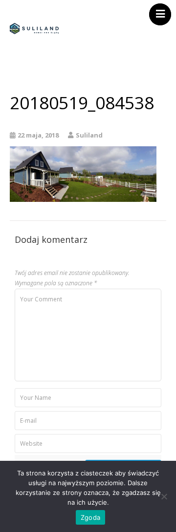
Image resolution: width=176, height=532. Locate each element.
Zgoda (90, 517)
